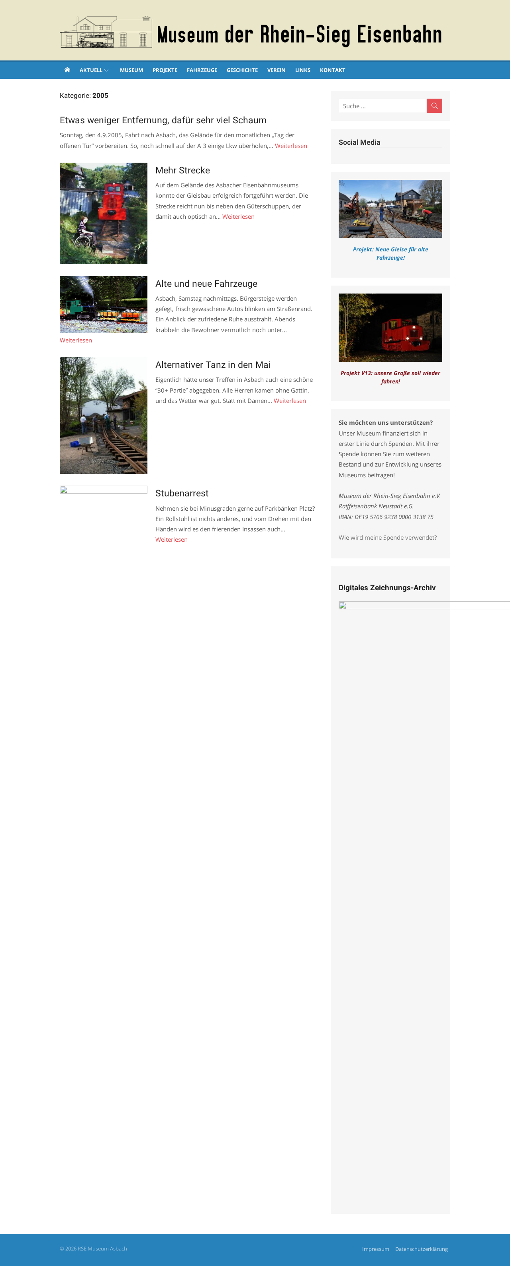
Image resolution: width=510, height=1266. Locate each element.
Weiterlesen (291, 146)
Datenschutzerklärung (421, 1248)
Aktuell (91, 70)
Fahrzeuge (202, 70)
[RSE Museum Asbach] (67, 69)
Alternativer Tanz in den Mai (213, 365)
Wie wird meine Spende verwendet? (388, 537)
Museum (131, 70)
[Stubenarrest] (103, 784)
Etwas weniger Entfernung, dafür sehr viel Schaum (163, 120)
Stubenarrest (182, 493)
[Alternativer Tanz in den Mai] (103, 415)
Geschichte (242, 70)
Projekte (165, 70)
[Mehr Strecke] (103, 213)
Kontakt (332, 70)
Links (302, 70)
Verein (276, 70)
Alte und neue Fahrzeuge (206, 283)
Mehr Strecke (182, 170)
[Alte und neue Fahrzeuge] (103, 304)
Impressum (375, 1248)
